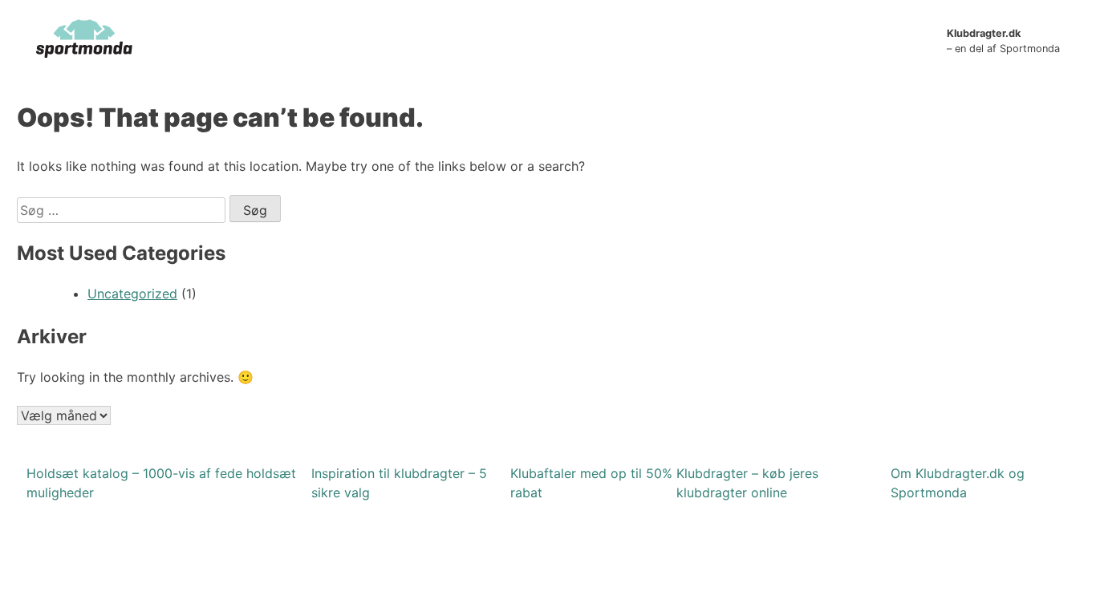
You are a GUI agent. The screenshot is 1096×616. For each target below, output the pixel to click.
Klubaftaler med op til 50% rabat (591, 482)
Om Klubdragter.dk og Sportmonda (958, 482)
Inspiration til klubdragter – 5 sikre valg (399, 482)
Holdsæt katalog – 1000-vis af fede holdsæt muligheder (161, 482)
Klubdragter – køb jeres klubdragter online (747, 482)
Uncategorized (132, 294)
